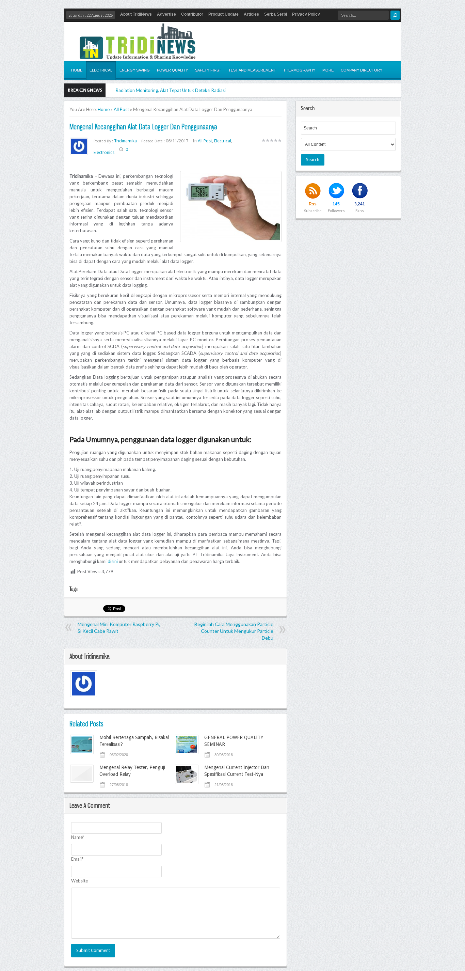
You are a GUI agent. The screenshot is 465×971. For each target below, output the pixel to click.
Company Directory (361, 70)
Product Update (223, 14)
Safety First (208, 70)
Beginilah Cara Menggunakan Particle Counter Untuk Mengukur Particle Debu (233, 631)
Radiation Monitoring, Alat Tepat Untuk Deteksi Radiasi (171, 90)
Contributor (192, 14)
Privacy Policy (306, 14)
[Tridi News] (137, 55)
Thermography (299, 70)
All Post (121, 109)
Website (79, 880)
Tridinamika (126, 140)
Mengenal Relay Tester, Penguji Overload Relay (132, 771)
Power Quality (172, 70)
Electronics (104, 152)
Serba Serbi (275, 14)
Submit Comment (93, 950)
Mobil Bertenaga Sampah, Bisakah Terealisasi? (135, 741)
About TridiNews (136, 14)
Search (312, 159)
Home (76, 70)
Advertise (166, 14)
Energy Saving (134, 70)
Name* (77, 837)
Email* (77, 859)
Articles (251, 14)
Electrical (101, 70)
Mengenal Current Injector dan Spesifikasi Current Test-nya (236, 771)
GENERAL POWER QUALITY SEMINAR (233, 741)
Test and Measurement (252, 70)
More (328, 70)
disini (113, 561)
